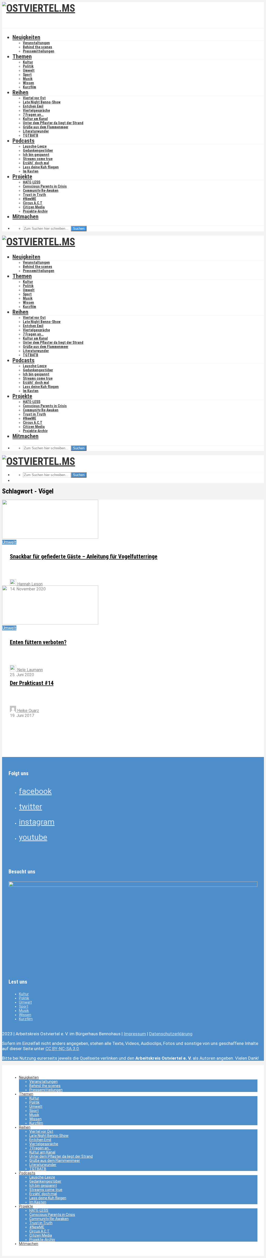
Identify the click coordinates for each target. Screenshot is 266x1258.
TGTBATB (30, 135)
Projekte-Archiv (35, 211)
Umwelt (29, 70)
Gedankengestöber (38, 150)
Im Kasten (30, 171)
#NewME (29, 199)
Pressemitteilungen (38, 51)
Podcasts (23, 140)
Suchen (78, 228)
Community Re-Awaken (40, 190)
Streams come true (37, 159)
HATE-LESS (31, 182)
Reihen (20, 92)
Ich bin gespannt (36, 155)
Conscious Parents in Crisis (45, 186)
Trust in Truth (34, 195)
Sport (27, 75)
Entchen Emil (33, 106)
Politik (28, 66)
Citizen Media (34, 207)
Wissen (28, 83)
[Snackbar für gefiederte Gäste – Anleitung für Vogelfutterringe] (50, 537)
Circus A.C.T (32, 203)
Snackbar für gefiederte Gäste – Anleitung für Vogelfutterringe (83, 556)
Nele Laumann (29, 669)
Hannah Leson (29, 584)
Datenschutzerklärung (170, 1033)
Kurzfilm (29, 87)
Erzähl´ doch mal (36, 163)
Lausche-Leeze (34, 146)
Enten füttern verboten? (38, 642)
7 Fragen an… (33, 115)
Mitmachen (25, 216)
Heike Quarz (27, 710)
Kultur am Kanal (35, 119)
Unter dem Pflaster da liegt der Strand (53, 123)
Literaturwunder (36, 131)
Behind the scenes (37, 47)
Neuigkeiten (26, 37)
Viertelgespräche (36, 110)
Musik (27, 79)
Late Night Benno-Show (42, 102)
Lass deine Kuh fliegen (41, 167)
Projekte (22, 176)
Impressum (135, 1033)
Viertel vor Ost (34, 98)
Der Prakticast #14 (32, 683)
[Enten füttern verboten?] (50, 623)
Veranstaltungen (36, 43)
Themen (22, 56)
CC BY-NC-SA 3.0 (62, 1048)
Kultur (28, 62)
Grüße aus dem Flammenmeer (45, 127)
